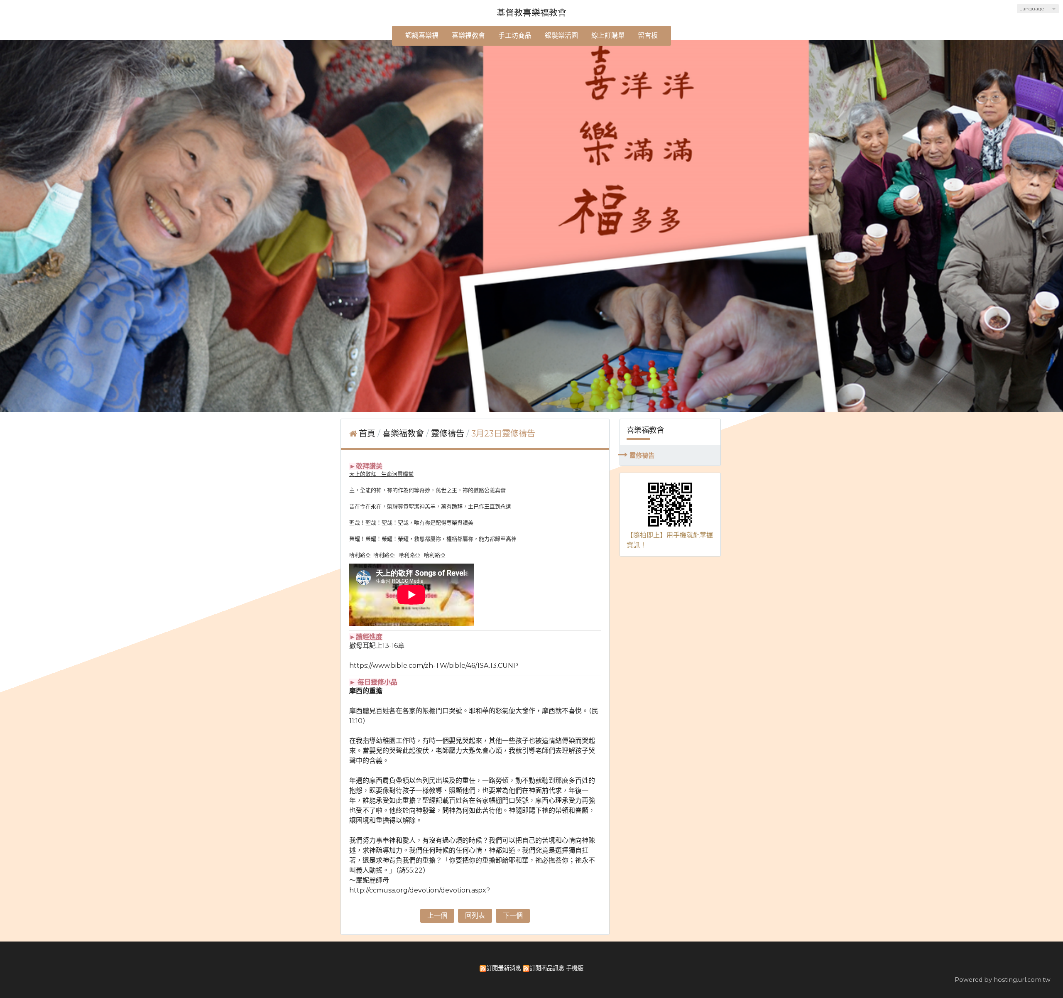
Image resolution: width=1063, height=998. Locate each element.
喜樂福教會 (404, 434)
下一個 (513, 916)
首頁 (367, 434)
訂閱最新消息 (503, 968)
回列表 (475, 916)
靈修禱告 (641, 455)
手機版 (574, 968)
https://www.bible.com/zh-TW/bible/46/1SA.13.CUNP (433, 665)
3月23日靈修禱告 (503, 434)
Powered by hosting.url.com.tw (1003, 979)
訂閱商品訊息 (546, 968)
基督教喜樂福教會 (531, 12)
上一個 (437, 916)
